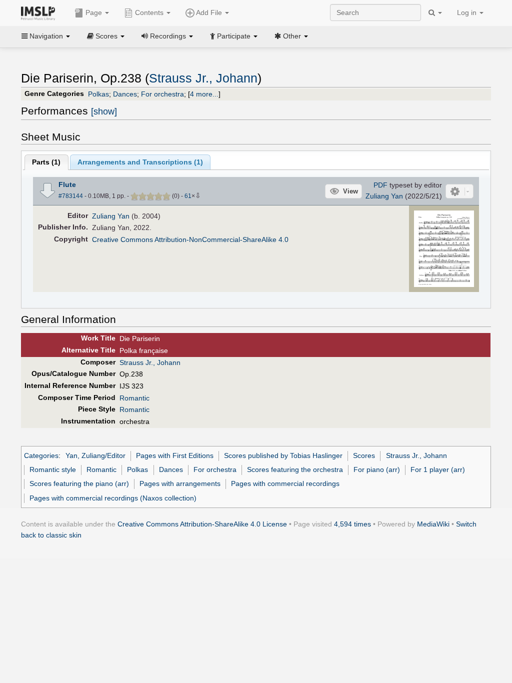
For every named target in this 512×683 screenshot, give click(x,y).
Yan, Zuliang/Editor (96, 456)
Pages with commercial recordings (285, 484)
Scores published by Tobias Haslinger (283, 456)
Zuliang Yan (384, 196)
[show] (104, 111)
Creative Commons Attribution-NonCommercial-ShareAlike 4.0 (190, 240)
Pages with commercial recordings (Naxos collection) (113, 498)
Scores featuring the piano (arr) (79, 484)
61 (188, 196)
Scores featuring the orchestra (295, 470)
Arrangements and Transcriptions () (140, 162)
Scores (364, 456)
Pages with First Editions (175, 456)
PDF (381, 185)
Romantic (135, 398)
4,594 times (352, 524)
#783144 (70, 196)
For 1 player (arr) (437, 470)
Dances (125, 94)
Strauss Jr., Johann (203, 78)
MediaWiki (433, 524)
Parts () (46, 162)
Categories (41, 456)
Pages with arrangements (180, 484)
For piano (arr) (377, 470)
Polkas (98, 94)
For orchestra (162, 94)
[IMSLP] (40, 12)
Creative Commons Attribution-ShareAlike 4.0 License (202, 524)
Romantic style (53, 470)
